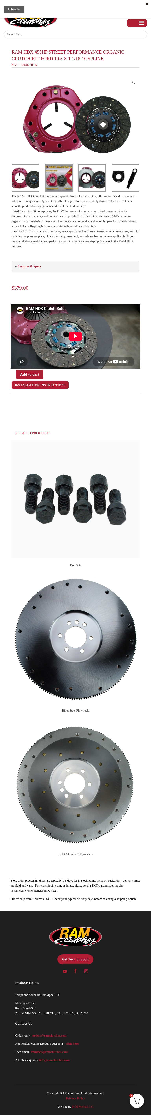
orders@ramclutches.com (49, 1035)
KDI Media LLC (82, 1106)
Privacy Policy (75, 1098)
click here (72, 1043)
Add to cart (29, 374)
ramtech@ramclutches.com (30, 890)
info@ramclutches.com (54, 1060)
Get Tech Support (75, 959)
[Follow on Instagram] (86, 971)
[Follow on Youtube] (65, 971)
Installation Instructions (40, 385)
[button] (133, 82)
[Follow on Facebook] (75, 971)
